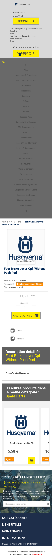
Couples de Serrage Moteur (25, 185)
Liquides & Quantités (26, 200)
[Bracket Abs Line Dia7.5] (21, 425)
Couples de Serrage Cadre (26, 190)
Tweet (19, 331)
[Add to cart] (31, 460)
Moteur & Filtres (26, 159)
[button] (26, 210)
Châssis (26, 101)
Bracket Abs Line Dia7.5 (21, 443)
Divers (26, 132)
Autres (26, 112)
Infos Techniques (26, 179)
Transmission (26, 174)
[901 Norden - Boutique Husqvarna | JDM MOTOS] (26, 64)
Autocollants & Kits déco (26, 80)
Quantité (24, 303)
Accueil (5, 222)
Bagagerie (26, 96)
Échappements (26, 138)
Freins (26, 153)
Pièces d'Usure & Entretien (26, 143)
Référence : (9, 280)
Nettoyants (26, 164)
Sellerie (26, 106)
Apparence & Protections (26, 75)
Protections (26, 86)
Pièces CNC (26, 91)
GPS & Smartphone (26, 127)
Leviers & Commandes (26, 148)
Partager (20, 339)
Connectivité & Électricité (26, 122)
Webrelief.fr (37, 554)
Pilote (26, 70)
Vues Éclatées (26, 205)
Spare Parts (15, 396)
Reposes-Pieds (26, 117)
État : (6, 287)
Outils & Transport (25, 169)
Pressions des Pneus (26, 195)
